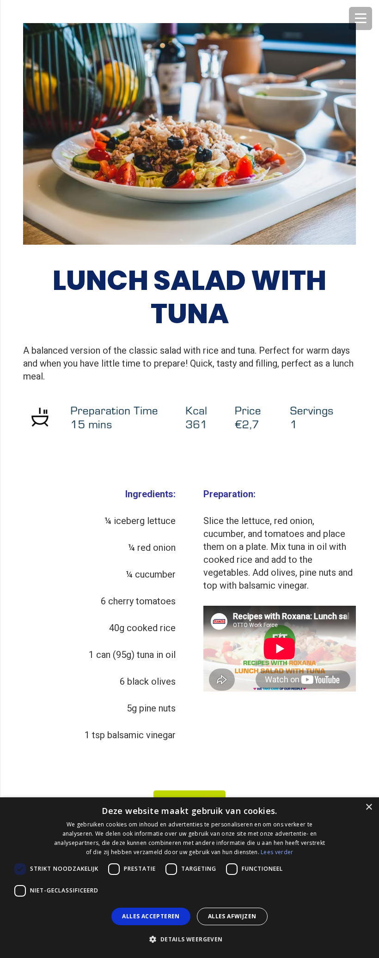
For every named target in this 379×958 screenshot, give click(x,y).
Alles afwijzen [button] (232, 916)
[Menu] (360, 18)
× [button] (368, 807)
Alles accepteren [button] (150, 916)
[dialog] (189, 877)
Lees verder (277, 852)
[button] (189, 939)
